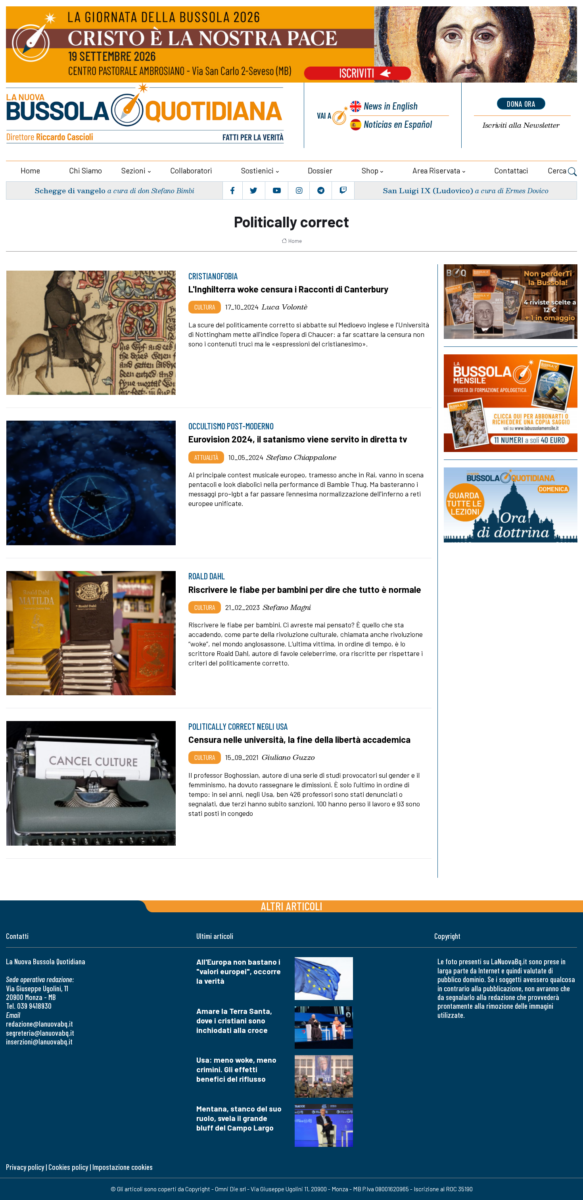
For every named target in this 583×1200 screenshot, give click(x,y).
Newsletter (521, 125)
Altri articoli (291, 906)
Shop (370, 170)
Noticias (398, 123)
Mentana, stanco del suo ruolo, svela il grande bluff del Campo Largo (239, 1118)
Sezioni (133, 170)
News (391, 105)
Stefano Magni (287, 607)
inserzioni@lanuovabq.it (39, 1041)
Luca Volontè (284, 307)
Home (30, 170)
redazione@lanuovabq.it (39, 1023)
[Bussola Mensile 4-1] (510, 301)
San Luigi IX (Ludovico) (428, 190)
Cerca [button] (558, 170)
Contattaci (511, 170)
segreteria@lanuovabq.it (40, 1032)
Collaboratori (191, 170)
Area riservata (436, 170)
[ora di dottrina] (510, 504)
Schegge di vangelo (70, 190)
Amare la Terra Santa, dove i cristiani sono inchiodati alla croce (234, 1020)
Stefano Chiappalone (301, 457)
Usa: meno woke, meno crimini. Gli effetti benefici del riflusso (236, 1069)
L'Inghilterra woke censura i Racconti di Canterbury (288, 288)
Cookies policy (68, 1166)
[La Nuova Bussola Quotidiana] (146, 115)
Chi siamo (85, 170)
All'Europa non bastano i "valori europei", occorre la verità (238, 971)
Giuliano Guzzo (288, 757)
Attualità (206, 457)
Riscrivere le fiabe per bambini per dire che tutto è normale (304, 589)
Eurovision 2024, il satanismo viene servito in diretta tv (297, 438)
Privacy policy (25, 1166)
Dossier (320, 170)
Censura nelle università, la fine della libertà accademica (299, 739)
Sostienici (257, 170)
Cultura (204, 306)
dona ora (521, 103)
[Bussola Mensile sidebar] (510, 403)
